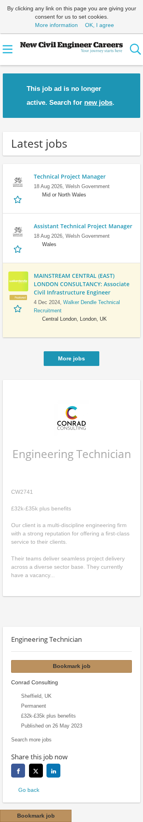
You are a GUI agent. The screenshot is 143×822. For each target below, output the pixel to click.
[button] (128, 95)
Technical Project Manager (70, 176)
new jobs (98, 102)
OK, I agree (99, 25)
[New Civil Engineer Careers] (71, 45)
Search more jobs (31, 740)
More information (56, 25)
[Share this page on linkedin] (53, 771)
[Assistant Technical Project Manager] (18, 232)
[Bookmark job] (18, 199)
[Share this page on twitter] (36, 771)
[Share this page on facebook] (18, 771)
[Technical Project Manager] (18, 182)
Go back (28, 790)
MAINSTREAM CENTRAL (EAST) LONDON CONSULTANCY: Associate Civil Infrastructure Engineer (81, 284)
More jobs (71, 358)
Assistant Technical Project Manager (83, 226)
